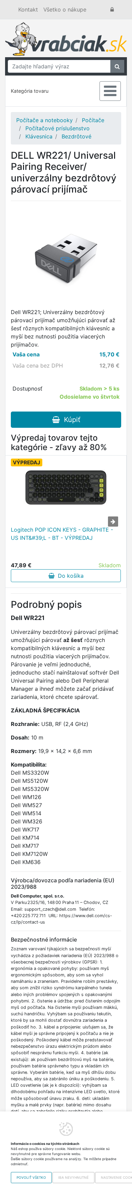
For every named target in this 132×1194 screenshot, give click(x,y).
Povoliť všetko (31, 1177)
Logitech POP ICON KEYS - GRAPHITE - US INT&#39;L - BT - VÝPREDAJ (62, 533)
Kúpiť (70, 420)
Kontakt (28, 9)
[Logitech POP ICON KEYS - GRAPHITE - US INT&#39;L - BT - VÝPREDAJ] (66, 487)
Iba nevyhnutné (73, 1177)
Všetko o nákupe (64, 9)
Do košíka (69, 575)
